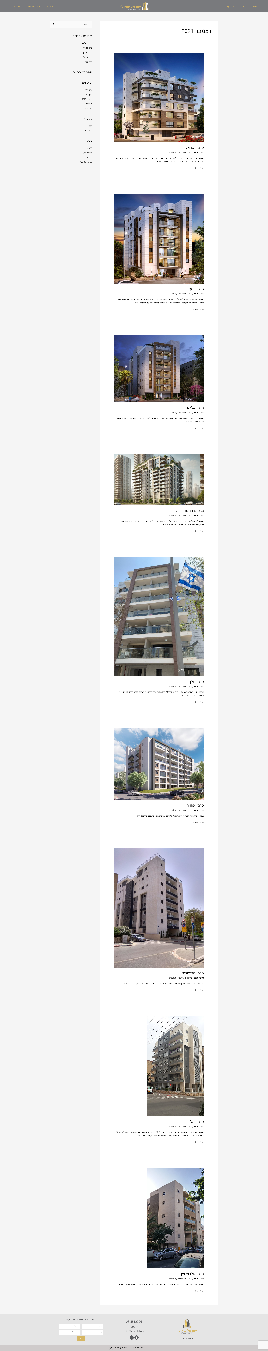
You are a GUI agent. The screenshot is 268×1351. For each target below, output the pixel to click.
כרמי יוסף (196, 289)
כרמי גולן (197, 682)
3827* (134, 1326)
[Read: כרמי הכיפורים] (159, 908)
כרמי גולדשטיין (192, 1274)
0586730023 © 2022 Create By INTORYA (129, 1348)
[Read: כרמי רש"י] (175, 1066)
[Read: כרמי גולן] (159, 616)
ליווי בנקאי (231, 6)
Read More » (198, 167)
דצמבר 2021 (87, 108)
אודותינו (244, 6)
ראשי (255, 6)
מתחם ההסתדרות (190, 511)
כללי (90, 126)
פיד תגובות (88, 157)
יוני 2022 (89, 103)
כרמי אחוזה (195, 805)
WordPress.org (86, 162)
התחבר (89, 148)
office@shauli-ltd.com (134, 1331)
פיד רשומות (87, 152)
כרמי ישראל (195, 148)
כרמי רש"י (196, 1122)
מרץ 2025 (88, 89)
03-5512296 (134, 1321)
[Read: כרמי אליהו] (159, 368)
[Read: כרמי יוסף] (159, 238)
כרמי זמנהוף (87, 52)
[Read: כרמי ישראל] (159, 97)
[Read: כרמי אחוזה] (159, 764)
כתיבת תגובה (199, 152)
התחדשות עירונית (33, 6)
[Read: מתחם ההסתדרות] (159, 479)
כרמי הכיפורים (193, 973)
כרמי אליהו (195, 408)
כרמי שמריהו (87, 48)
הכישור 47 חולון (187, 1338)
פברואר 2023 (87, 99)
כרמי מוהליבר (87, 43)
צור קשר (16, 6)
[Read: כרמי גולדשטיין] (175, 1218)
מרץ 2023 (88, 94)
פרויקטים (49, 6)
